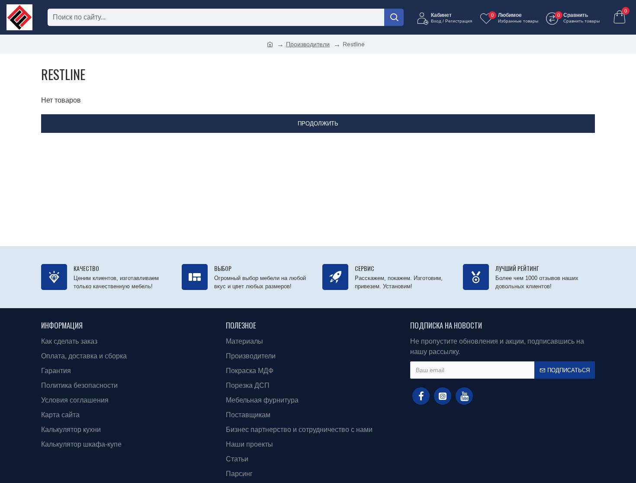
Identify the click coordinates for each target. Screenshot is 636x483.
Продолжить (318, 123)
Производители (308, 44)
